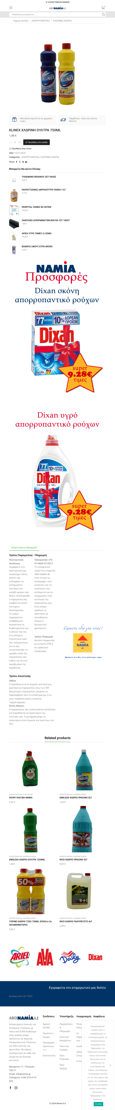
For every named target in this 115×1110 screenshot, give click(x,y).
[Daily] (70, 957)
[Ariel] (19, 957)
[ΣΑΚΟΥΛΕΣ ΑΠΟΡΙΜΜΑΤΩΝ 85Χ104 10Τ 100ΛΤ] (14, 224)
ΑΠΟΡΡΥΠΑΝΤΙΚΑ (41, 20)
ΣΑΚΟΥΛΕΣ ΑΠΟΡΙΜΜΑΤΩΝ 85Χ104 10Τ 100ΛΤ (46, 220)
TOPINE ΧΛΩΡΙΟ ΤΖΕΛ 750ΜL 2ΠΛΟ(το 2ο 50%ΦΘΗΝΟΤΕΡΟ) (30, 923)
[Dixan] (95, 957)
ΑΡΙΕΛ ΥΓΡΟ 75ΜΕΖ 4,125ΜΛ (36, 233)
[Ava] (44, 957)
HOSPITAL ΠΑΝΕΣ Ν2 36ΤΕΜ (36, 207)
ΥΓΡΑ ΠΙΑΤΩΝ (28, 794)
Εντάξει (98, 1104)
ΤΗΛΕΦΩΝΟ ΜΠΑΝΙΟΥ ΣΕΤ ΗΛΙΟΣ (39, 176)
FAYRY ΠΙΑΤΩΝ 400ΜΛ (20, 797)
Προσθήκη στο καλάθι (38, 142)
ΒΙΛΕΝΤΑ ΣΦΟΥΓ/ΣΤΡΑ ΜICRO (37, 246)
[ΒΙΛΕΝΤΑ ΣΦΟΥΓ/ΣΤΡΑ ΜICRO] (14, 250)
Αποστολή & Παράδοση (24, 547)
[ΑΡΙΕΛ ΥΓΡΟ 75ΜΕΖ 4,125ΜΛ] (14, 237)
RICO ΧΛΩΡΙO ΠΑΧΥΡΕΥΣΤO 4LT (76, 921)
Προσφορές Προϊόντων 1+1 (49, 1046)
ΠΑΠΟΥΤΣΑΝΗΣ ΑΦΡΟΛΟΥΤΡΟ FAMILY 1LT (44, 189)
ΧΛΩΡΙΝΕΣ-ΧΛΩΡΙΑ (62, 20)
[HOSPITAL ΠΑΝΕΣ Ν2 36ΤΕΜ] (14, 210)
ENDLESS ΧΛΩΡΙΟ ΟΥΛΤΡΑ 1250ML (27, 859)
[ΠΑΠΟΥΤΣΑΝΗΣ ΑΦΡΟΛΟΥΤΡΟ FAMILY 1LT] (14, 195)
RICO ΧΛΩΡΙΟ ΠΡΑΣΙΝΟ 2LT (73, 859)
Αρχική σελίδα (20, 20)
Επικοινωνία (49, 1055)
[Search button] (103, 14)
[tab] (24, 548)
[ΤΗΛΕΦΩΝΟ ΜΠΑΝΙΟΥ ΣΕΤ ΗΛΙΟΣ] (14, 180)
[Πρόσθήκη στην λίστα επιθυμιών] (26, 768)
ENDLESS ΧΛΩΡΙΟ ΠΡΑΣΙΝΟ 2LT (76, 797)
